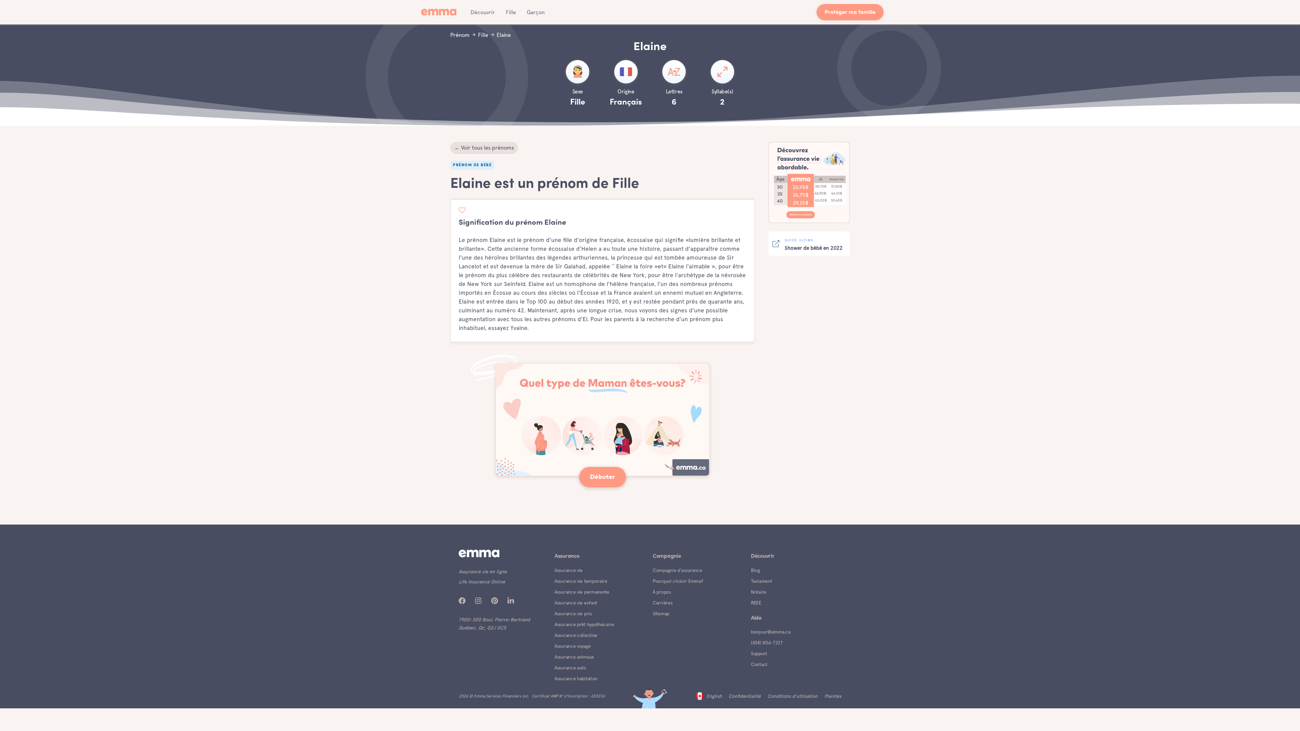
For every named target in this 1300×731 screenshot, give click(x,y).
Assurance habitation (576, 678)
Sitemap (661, 613)
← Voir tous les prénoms (484, 148)
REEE (756, 602)
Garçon (536, 12)
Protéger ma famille (850, 12)
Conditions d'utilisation (792, 696)
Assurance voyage (572, 646)
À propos (662, 592)
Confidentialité (745, 696)
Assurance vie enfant (576, 602)
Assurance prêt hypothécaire (584, 624)
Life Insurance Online (482, 581)
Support (759, 653)
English (714, 696)
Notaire (758, 592)
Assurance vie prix (573, 613)
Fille (511, 12)
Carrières (662, 602)
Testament (761, 581)
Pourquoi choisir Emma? (678, 581)
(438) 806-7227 (767, 642)
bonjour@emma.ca (770, 632)
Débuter (602, 477)
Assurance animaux (574, 657)
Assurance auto (570, 667)
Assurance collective (576, 635)
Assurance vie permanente (582, 592)
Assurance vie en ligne (483, 571)
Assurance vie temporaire (581, 581)
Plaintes (832, 696)
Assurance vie (569, 570)
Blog (755, 570)
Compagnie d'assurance (677, 570)
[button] (482, 12)
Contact (759, 664)
